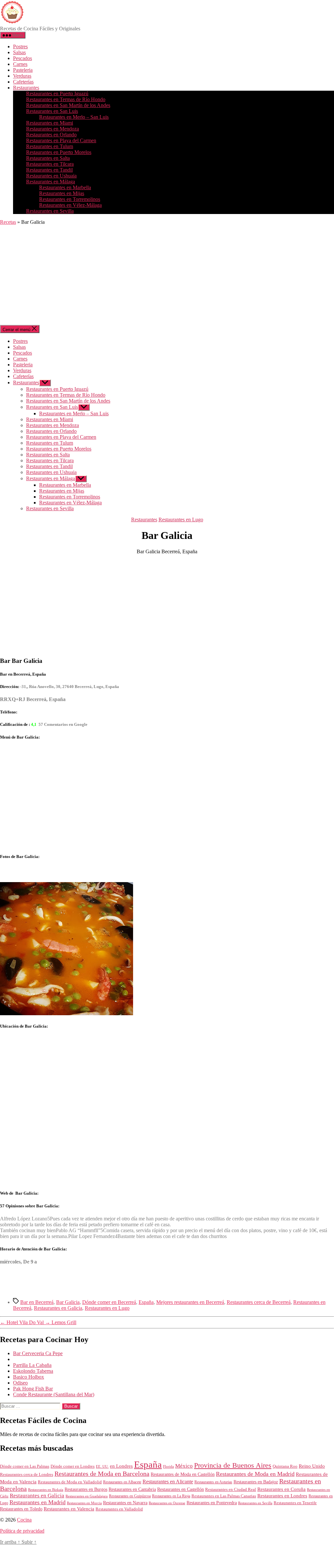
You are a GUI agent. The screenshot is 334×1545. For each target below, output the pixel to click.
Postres (20, 46)
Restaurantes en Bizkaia (45, 1489)
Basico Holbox (28, 1377)
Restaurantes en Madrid (37, 1502)
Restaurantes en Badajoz (256, 1481)
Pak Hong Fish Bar (33, 1388)
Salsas (19, 52)
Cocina (24, 1519)
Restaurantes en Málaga (50, 181)
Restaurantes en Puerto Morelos (58, 152)
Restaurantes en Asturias (213, 1482)
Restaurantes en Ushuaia (51, 175)
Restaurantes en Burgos (86, 1489)
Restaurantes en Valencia (69, 1508)
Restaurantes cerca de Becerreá (259, 1302)
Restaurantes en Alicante (168, 1481)
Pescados (22, 58)
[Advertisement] (167, 276)
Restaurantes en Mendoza (52, 128)
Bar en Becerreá (36, 1302)
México (184, 1466)
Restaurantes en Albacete (122, 1482)
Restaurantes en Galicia (58, 1308)
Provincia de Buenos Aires (232, 1465)
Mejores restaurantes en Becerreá (190, 1302)
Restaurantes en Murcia (84, 1503)
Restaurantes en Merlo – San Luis (74, 117)
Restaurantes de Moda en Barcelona (101, 1473)
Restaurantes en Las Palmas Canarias (223, 1496)
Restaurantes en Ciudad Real (230, 1489)
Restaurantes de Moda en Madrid (255, 1474)
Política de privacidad (22, 1531)
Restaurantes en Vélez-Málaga (70, 205)
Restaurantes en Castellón (180, 1489)
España (146, 1302)
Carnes (20, 64)
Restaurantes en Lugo (181, 519)
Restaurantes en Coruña (281, 1489)
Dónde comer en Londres (73, 1466)
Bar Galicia (68, 1302)
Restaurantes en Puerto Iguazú (57, 93)
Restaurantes (26, 87)
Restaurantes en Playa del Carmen (61, 140)
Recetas (8, 222)
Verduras (22, 76)
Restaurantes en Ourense (167, 1503)
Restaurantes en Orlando (51, 134)
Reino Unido (312, 1466)
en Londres (121, 1466)
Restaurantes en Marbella (65, 187)
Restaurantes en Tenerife (295, 1502)
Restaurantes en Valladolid (119, 1509)
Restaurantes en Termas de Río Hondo (65, 99)
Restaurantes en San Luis (52, 111)
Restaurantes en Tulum (49, 146)
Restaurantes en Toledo (21, 1508)
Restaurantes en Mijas (61, 193)
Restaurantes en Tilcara (50, 164)
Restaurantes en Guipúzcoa (130, 1496)
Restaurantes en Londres (282, 1495)
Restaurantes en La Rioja (171, 1496)
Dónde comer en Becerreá (109, 1302)
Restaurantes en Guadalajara (87, 1496)
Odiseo (20, 1382)
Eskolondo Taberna (33, 1371)
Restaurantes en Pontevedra (212, 1502)
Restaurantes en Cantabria (132, 1489)
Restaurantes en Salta (48, 158)
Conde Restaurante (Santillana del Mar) (53, 1394)
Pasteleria (23, 70)
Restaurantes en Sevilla (50, 211)
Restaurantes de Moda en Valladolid (70, 1482)
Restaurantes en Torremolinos (69, 199)
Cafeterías (23, 81)
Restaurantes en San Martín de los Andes (68, 105)
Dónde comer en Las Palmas (24, 1466)
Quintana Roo (285, 1466)
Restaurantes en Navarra (125, 1502)
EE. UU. (102, 1466)
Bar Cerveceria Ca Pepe (38, 1353)
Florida (168, 1466)
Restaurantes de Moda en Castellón (183, 1474)
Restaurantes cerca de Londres (26, 1474)
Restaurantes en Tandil (49, 170)
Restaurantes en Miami (49, 123)
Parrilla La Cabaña (32, 1365)
